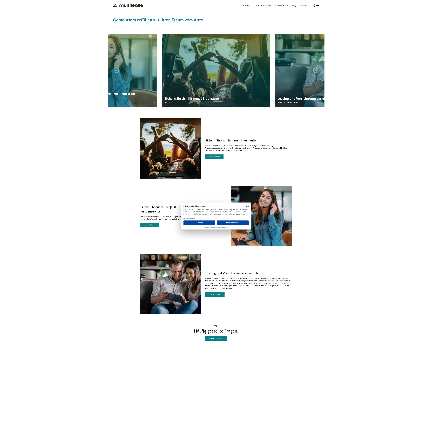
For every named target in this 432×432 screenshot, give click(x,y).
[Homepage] (128, 5)
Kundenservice (281, 5)
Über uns (304, 5)
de (317, 5)
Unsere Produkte (263, 5)
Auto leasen (246, 5)
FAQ (294, 5)
